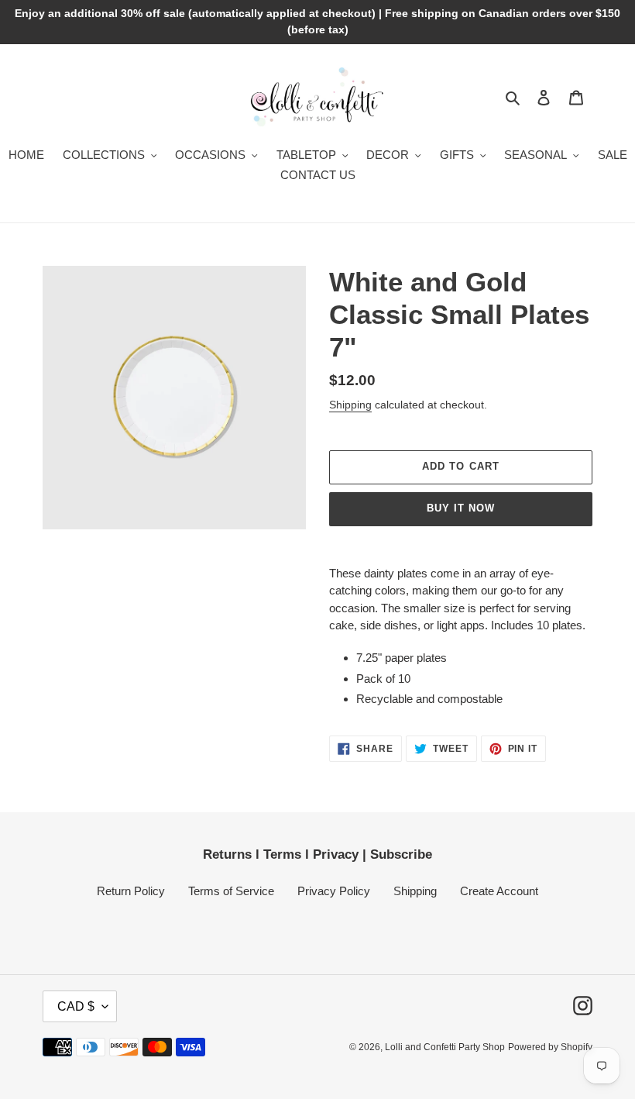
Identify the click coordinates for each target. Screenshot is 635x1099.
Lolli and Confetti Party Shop (445, 1047)
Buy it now (461, 508)
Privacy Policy (333, 890)
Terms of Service (231, 890)
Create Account (499, 890)
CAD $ (75, 1006)
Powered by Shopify (550, 1047)
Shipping (350, 404)
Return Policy (131, 890)
